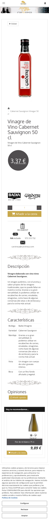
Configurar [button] (24, 503)
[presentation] (10, 434)
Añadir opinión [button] (19, 397)
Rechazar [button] (24, 509)
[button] (13, 24)
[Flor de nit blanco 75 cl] (24, 426)
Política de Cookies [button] (9, 498)
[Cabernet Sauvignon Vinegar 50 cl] (24, 66)
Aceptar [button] (24, 515)
